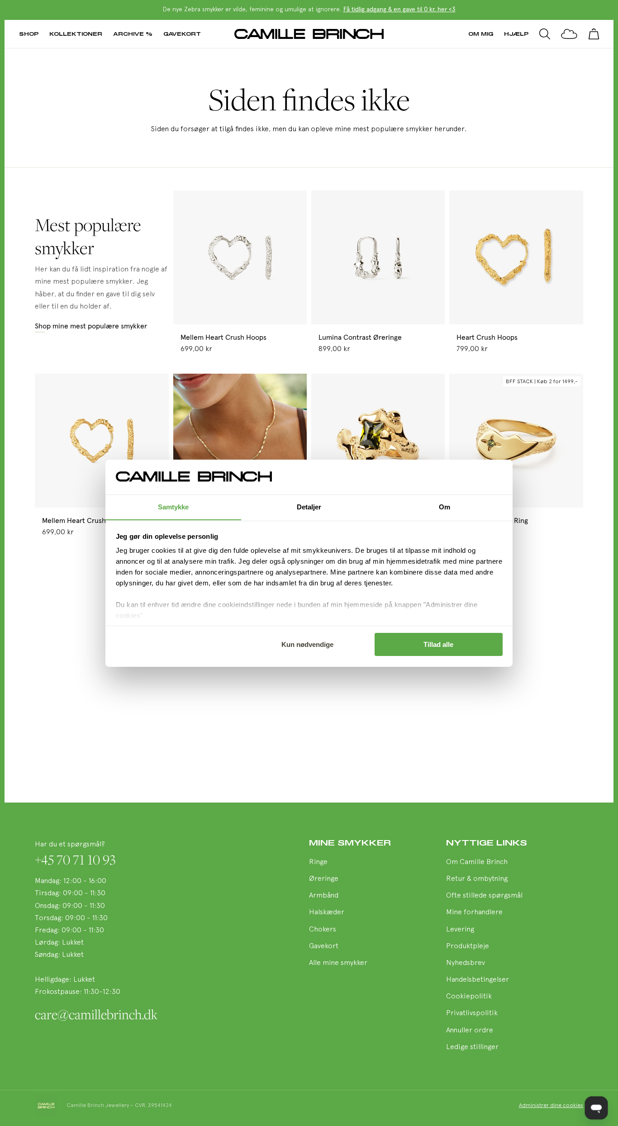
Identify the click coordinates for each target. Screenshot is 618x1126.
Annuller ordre (469, 1030)
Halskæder (326, 912)
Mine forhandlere (474, 912)
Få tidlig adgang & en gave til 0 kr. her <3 (399, 9)
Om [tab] (444, 506)
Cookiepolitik (469, 996)
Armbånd (323, 896)
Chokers (322, 929)
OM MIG (480, 34)
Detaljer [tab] (309, 506)
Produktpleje (467, 946)
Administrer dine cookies (551, 1105)
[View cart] (593, 34)
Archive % (132, 34)
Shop (28, 34)
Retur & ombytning (477, 879)
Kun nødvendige (307, 644)
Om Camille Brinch (477, 862)
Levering (460, 929)
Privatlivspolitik (472, 1013)
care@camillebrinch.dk (96, 1014)
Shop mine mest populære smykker (91, 326)
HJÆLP (516, 34)
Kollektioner (75, 34)
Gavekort (182, 34)
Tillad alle (438, 644)
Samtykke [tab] (173, 506)
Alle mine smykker (338, 963)
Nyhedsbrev (465, 963)
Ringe (318, 862)
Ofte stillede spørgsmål (484, 896)
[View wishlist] (569, 34)
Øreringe (323, 879)
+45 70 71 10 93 (75, 859)
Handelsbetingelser (477, 980)
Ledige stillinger (472, 1047)
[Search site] (544, 34)
